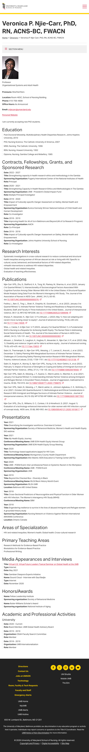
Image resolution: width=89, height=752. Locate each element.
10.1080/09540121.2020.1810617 (64, 409)
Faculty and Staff (23, 690)
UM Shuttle (66, 674)
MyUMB (23, 705)
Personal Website (10, 115)
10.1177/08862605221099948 (54, 313)
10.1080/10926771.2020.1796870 (45, 383)
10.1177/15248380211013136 (62, 359)
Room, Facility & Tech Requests (23, 685)
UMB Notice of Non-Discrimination (35, 733)
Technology (23, 680)
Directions (23, 666)
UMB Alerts (23, 710)
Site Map (65, 743)
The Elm (66, 683)
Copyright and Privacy (30, 743)
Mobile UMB (66, 678)
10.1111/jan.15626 (15, 323)
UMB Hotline (23, 714)
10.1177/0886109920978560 (65, 370)
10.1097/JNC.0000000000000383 (45, 336)
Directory (14, 38)
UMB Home (23, 701)
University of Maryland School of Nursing (15, 4)
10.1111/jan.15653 (30, 346)
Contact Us (23, 671)
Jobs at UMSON (23, 676)
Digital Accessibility (50, 743)
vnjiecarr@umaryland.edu (19, 109)
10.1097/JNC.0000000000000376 (23, 299)
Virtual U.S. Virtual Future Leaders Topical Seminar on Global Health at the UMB (43, 564)
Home (5, 38)
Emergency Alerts (23, 695)
